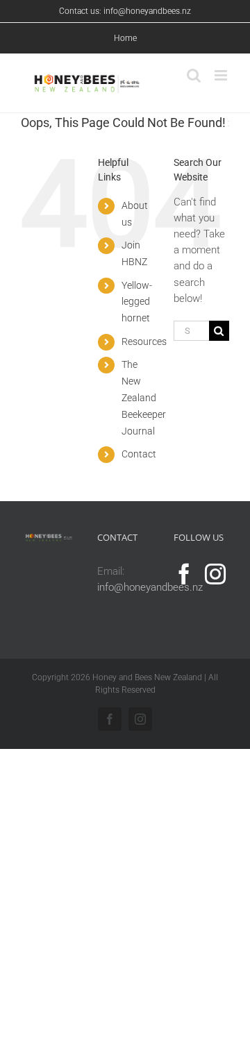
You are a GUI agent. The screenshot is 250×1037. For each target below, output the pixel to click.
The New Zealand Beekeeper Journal (144, 397)
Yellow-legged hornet (137, 302)
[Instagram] (215, 574)
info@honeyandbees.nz (150, 587)
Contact (139, 454)
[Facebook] (184, 574)
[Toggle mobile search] (194, 75)
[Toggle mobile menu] (222, 75)
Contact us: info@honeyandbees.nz (125, 11)
